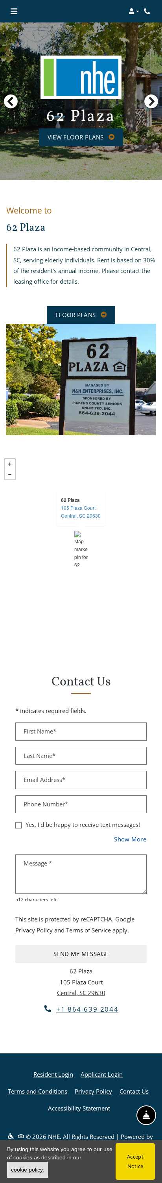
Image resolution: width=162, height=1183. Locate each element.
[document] (81, 548)
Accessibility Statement (79, 1108)
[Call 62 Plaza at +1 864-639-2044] (148, 11)
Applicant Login (102, 1074)
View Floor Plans (76, 137)
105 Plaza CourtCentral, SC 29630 (81, 511)
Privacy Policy (34, 930)
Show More (130, 839)
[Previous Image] (11, 101)
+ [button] (10, 464)
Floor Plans (76, 315)
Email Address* (44, 780)
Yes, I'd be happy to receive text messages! (83, 824)
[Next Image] (151, 101)
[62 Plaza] (81, 548)
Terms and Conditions (37, 1091)
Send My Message (81, 954)
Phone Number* (46, 804)
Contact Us (134, 1091)
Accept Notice (135, 1161)
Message (38, 863)
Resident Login (53, 1074)
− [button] (10, 474)
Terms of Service (88, 930)
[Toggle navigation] (14, 11)
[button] (134, 11)
